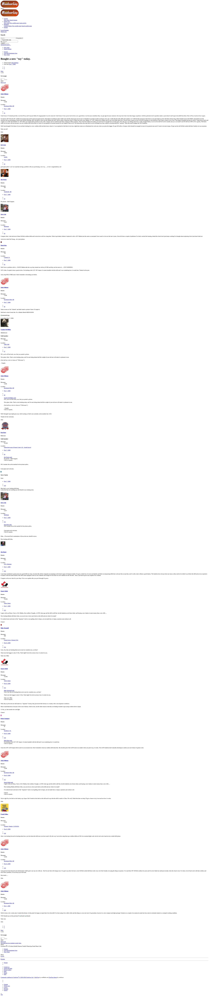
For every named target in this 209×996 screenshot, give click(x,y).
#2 (4, 164)
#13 (5, 610)
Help (5, 971)
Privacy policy (7, 970)
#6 (4, 306)
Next (2, 71)
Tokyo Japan (7, 603)
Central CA (7, 257)
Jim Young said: (8, 457)
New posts (6, 20)
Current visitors (8, 26)
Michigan (6, 226)
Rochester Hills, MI (9, 106)
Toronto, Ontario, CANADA (11, 826)
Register (3, 959)
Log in (2, 956)
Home (5, 973)
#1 (4, 113)
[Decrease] (6, 79)
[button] (2, 8)
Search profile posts (27, 26)
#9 (4, 454)
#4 (4, 233)
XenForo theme (53, 977)
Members (6, 24)
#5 (4, 264)
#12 (5, 571)
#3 (4, 198)
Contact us (6, 967)
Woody (6, 962)
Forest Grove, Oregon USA (11, 640)
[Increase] (5, 79)
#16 (5, 737)
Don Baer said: (8, 524)
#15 (5, 687)
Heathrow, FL (7, 730)
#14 (5, 647)
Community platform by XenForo (17, 977)
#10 (5, 485)
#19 (5, 868)
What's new (7, 21)
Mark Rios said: (8, 740)
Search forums (13, 20)
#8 (4, 395)
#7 (4, 351)
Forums (6, 18)
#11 (5, 522)
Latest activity (22, 23)
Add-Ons (36, 977)
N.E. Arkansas (7, 564)
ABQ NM (6, 344)
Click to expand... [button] (8, 409)
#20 (5, 910)
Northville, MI (7, 191)
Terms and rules (8, 968)
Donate (6, 27)
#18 (5, 833)
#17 (5, 779)
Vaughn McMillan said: (10, 398)
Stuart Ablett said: (8, 782)
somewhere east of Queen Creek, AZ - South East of (17, 447)
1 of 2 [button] (2, 72)
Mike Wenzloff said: (9, 690)
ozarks (5, 157)
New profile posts (14, 23)
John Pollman (14, 62)
